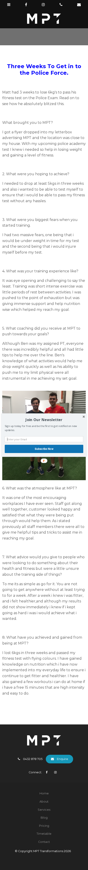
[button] (44, 419)
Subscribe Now (44, 449)
